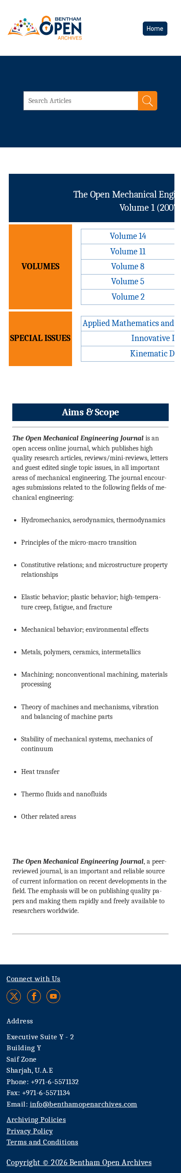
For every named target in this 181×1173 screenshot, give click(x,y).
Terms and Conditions (42, 1142)
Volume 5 (128, 281)
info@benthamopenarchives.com (84, 1104)
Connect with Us (34, 979)
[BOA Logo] (68, 27)
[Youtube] (53, 996)
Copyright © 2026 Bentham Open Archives (79, 1162)
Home (155, 28)
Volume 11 (127, 251)
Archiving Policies (36, 1119)
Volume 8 (128, 266)
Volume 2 (128, 297)
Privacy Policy (30, 1131)
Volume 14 (128, 236)
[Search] (147, 100)
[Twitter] (14, 996)
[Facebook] (34, 996)
